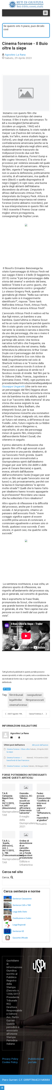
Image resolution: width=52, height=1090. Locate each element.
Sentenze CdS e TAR (22, 905)
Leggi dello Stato (20, 911)
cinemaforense (18, 705)
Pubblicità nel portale (36, 1060)
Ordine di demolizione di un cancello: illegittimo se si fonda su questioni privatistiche (26, 849)
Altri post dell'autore (40, 745)
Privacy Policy (11, 1058)
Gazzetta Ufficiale (20, 937)
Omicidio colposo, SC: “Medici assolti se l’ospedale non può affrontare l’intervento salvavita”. (25, 803)
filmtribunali (16, 695)
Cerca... (6, 877)
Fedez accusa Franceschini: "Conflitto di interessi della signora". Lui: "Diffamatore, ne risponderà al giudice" (44, 807)
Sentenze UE (18, 931)
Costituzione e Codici (22, 918)
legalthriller (15, 700)
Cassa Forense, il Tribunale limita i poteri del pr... (39, 714)
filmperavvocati (35, 700)
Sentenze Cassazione (22, 898)
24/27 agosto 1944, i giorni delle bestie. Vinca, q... (17, 714)
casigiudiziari (34, 695)
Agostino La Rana (15, 54)
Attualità (42, 823)
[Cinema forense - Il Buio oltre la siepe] (26, 93)
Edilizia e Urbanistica (26, 863)
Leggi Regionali (19, 924)
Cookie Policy (10, 1062)
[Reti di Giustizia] (26, 4)
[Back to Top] (2, 1088)
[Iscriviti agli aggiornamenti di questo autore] (11, 737)
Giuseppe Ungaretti (13, 386)
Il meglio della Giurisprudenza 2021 (28, 821)
